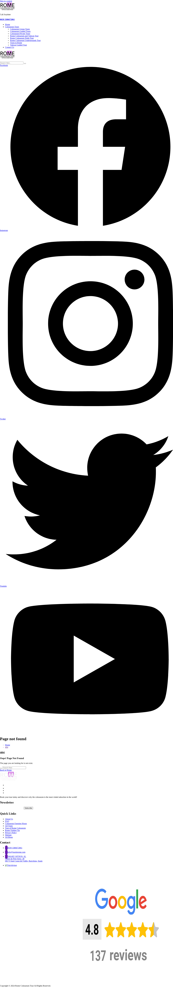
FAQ (7, 821)
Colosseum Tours (12, 27)
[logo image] (7, 58)
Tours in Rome (16, 43)
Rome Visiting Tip (12, 830)
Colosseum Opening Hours (16, 823)
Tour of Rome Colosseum (15, 828)
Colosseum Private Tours (20, 34)
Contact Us (9, 47)
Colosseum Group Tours (20, 29)
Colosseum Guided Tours (20, 31)
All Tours (9, 826)
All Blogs (9, 837)
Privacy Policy (11, 833)
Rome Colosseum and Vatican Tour (24, 36)
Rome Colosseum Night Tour (22, 38)
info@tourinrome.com (16, 852)
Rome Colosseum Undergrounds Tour (25, 40)
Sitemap (8, 835)
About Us (9, 819)
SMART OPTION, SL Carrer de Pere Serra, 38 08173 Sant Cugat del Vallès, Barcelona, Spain (23, 858)
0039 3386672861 (7, 19)
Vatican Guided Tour (18, 45)
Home (7, 24)
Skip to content (6, 1)
